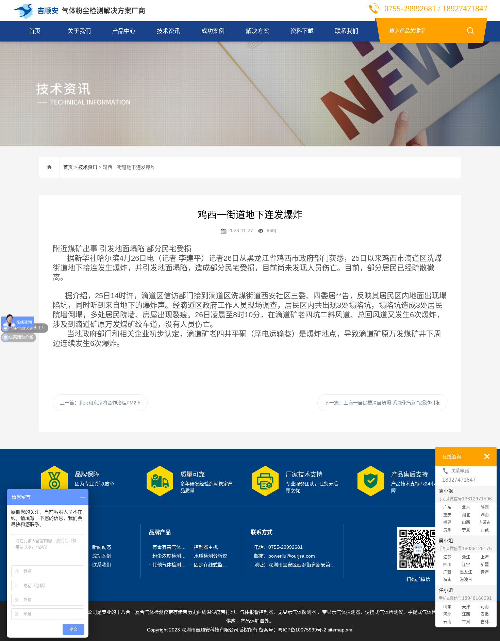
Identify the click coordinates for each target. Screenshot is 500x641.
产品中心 (123, 31)
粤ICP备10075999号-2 (302, 629)
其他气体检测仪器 (171, 564)
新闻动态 (101, 547)
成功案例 (212, 31)
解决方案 (257, 31)
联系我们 (346, 31)
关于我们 (79, 31)
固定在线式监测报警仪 (217, 564)
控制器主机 (206, 547)
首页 (34, 31)
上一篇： (100, 402)
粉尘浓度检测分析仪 (173, 556)
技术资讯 (168, 31)
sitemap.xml (340, 629)
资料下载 (302, 31)
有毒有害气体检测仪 (173, 547)
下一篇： (382, 402)
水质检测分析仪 (210, 556)
